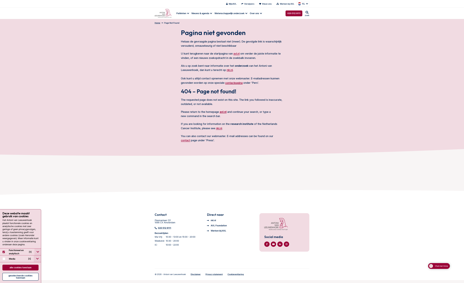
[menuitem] (181, 13)
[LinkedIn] (280, 244)
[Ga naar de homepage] (276, 224)
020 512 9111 (294, 13)
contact (185, 140)
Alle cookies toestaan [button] (20, 267)
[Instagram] (286, 244)
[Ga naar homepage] (163, 13)
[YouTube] (273, 244)
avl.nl (236, 53)
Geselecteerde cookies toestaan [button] (20, 276)
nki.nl (230, 70)
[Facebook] (267, 244)
